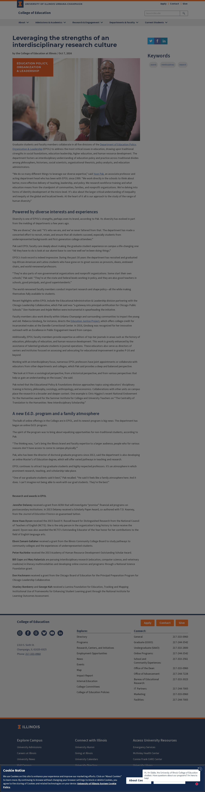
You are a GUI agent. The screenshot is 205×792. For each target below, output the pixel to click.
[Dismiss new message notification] (200, 769)
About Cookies (138, 781)
